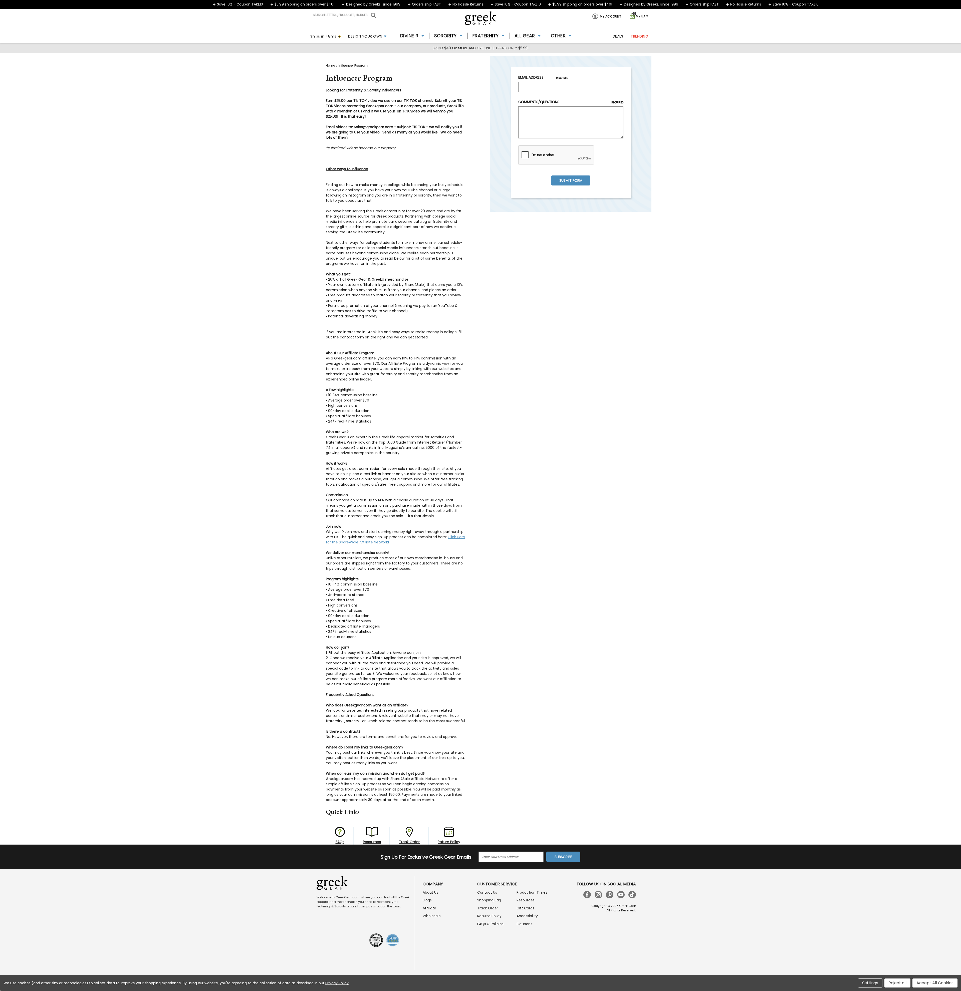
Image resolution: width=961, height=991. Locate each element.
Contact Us (487, 892)
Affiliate (429, 908)
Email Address (543, 77)
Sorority (445, 36)
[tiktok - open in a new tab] (632, 894)
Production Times (532, 892)
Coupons (524, 923)
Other (558, 36)
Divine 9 (409, 36)
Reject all (897, 983)
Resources (526, 900)
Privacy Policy (337, 982)
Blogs (427, 900)
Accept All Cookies (934, 983)
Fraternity (485, 36)
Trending (639, 36)
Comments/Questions (570, 101)
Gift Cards (525, 908)
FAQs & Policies (490, 923)
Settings (870, 983)
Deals (618, 36)
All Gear (525, 36)
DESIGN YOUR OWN (365, 36)
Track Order (487, 908)
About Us (430, 892)
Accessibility (527, 915)
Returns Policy (489, 915)
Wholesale (432, 915)
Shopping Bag (489, 900)
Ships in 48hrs (323, 36)
